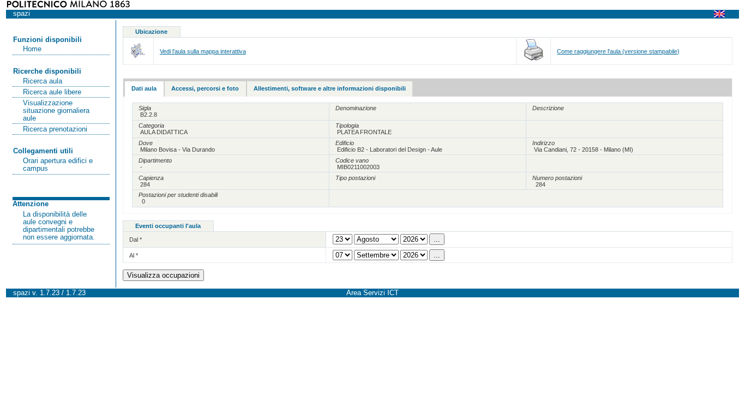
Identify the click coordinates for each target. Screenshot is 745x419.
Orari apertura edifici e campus (58, 164)
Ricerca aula (42, 81)
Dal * (135, 239)
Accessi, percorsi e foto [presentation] (205, 88)
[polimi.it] (68, 5)
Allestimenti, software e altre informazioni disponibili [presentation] (330, 88)
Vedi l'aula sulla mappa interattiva (203, 51)
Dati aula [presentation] (144, 88)
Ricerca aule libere (52, 92)
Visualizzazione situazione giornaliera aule (56, 110)
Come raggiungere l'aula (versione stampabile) (618, 51)
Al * (133, 255)
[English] (723, 13)
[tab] (144, 89)
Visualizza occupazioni (163, 275)
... (437, 239)
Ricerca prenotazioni (55, 129)
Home (32, 49)
